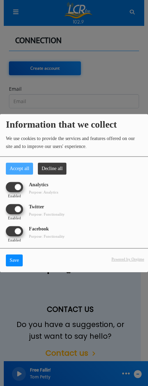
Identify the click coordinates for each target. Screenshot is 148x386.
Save (14, 260)
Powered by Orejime (128, 259)
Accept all (19, 168)
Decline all (52, 168)
